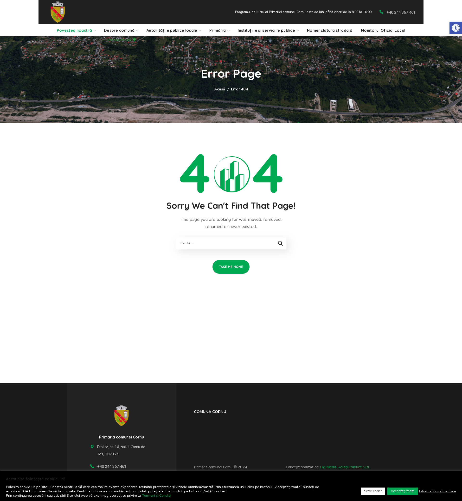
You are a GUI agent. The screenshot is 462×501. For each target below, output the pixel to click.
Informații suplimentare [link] (437, 491)
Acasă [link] (219, 89)
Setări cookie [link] (373, 491)
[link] (455, 28)
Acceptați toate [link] (403, 491)
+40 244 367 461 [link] (401, 12)
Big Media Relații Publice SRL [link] (345, 467)
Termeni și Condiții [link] (156, 495)
